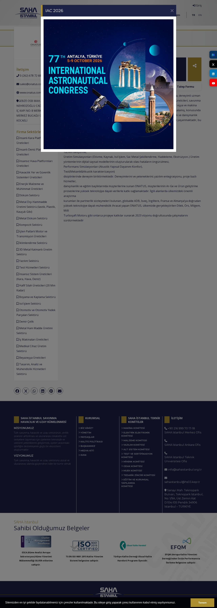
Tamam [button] (202, 602)
